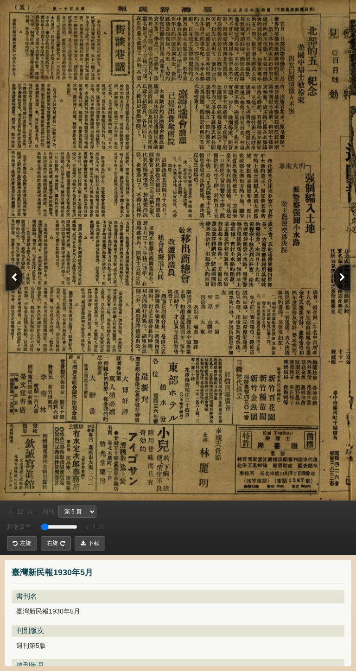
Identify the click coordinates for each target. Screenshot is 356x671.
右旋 (52, 543)
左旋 (25, 543)
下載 (93, 543)
